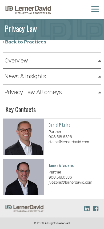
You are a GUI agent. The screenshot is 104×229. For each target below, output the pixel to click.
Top (88, 189)
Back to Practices (25, 42)
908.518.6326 (60, 136)
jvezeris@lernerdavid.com (70, 182)
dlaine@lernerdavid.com (69, 141)
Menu (94, 5)
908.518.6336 (60, 177)
